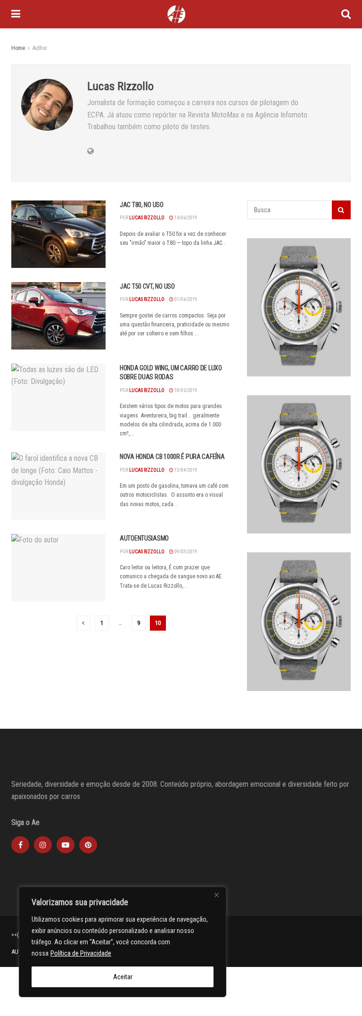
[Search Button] (346, 14)
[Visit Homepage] (176, 14)
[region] (122, 942)
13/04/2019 (185, 470)
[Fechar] (216, 894)
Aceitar (122, 977)
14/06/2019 (185, 217)
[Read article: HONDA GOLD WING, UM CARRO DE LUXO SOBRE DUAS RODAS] (58, 397)
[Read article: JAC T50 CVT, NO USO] (58, 316)
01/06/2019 (185, 299)
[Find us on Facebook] (20, 844)
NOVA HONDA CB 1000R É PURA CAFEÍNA (172, 456)
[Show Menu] (15, 14)
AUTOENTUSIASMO (144, 538)
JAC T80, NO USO (142, 204)
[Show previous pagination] (83, 623)
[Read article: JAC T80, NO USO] (58, 234)
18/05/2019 (185, 390)
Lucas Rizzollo (147, 217)
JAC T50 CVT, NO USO (147, 286)
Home (18, 48)
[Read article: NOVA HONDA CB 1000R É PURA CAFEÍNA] (58, 486)
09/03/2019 (185, 551)
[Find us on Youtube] (65, 844)
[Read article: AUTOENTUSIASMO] (58, 567)
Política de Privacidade (80, 953)
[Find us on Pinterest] (88, 844)
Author (40, 48)
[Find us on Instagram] (43, 844)
